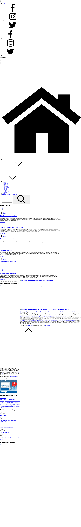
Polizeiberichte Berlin (46, 280)
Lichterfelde (6, 185)
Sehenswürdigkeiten (10, 406)
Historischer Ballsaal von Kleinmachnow (11, 227)
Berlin (3, 181)
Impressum (54, 307)
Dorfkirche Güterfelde (6, 250)
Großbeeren (6, 168)
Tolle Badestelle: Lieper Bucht (8, 216)
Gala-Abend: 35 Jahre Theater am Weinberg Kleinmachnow (8, 421)
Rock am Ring (3, 415)
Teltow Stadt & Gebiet (6, 167)
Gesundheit (17, 399)
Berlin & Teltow (3, 57)
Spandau (5, 188)
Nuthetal (5, 171)
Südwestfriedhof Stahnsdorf (8, 273)
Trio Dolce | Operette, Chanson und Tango (9, 437)
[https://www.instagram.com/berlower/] (12, 20)
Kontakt (3, 3)
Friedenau (6, 183)
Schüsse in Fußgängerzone (25, 284)
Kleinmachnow (7, 169)
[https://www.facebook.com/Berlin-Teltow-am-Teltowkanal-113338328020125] (12, 11)
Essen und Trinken (13, 398)
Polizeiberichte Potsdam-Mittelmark (59, 309)
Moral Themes (47, 325)
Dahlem (5, 182)
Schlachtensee (6, 187)
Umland (3, 193)
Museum (13, 402)
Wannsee (6, 190)
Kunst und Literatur (15, 401)
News (7, 404)
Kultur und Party (8, 401)
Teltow (3, 247)
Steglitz (5, 189)
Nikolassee (6, 186)
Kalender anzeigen (3, 439)
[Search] (21, 199)
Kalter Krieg (2, 401)
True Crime (2, 407)
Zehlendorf (6, 192)
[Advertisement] (40, 72)
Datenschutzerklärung (48, 307)
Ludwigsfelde (6, 170)
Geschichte (11, 399)
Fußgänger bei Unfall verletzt (25, 283)
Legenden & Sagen (3, 402)
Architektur (3, 398)
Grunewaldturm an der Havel (8, 261)
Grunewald (6, 184)
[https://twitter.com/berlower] (12, 28)
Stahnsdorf (6, 172)
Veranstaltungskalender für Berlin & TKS (9, 194)
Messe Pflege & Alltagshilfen (6, 427)
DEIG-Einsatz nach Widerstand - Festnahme (28, 282)
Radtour (10, 404)
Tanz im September (4, 432)
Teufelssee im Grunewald (7, 238)
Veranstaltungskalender (13, 376)
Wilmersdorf (6, 191)
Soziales (18, 406)
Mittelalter (9, 402)
